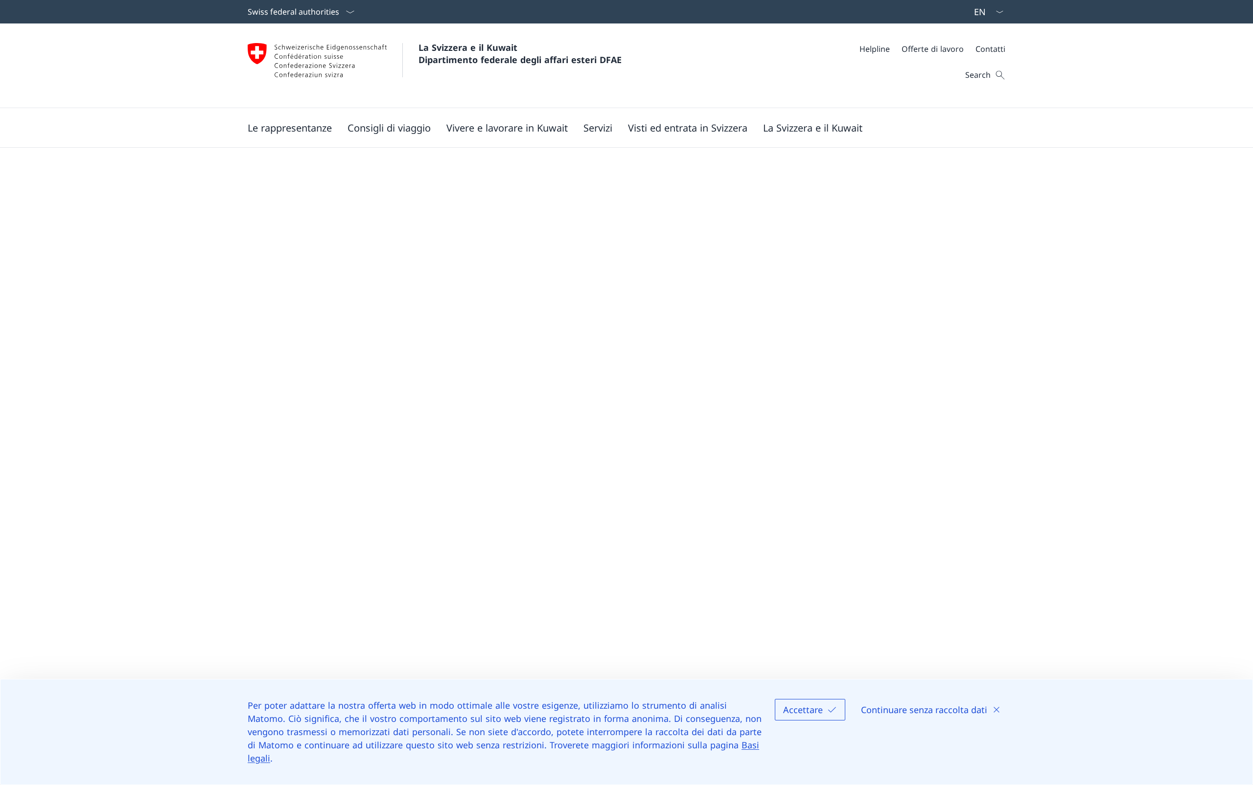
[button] (290, 127)
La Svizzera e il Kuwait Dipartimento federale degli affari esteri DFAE (520, 54)
